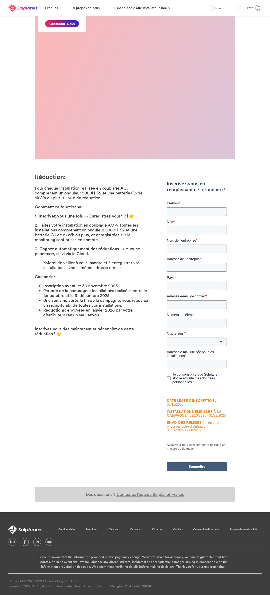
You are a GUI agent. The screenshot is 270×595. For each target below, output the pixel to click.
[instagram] (12, 543)
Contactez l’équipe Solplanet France (150, 494)
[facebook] (25, 543)
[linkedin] (37, 543)
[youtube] (49, 543)
